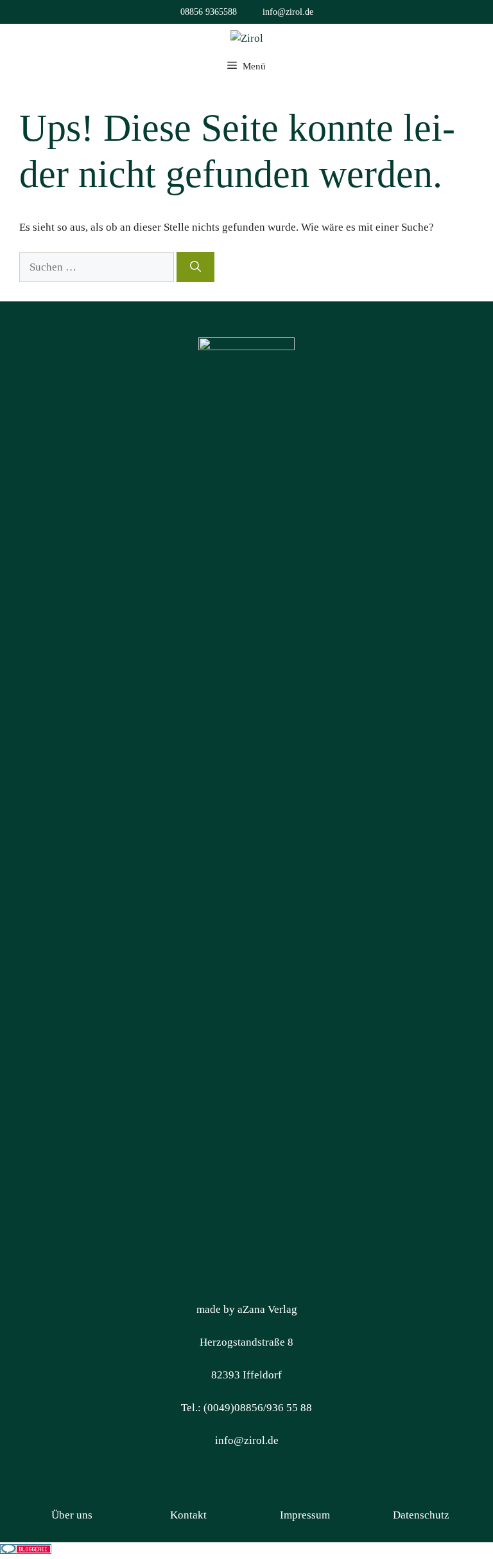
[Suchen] (195, 267)
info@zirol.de (288, 12)
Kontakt (188, 1515)
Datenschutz (421, 1515)
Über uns (71, 1515)
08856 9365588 (208, 12)
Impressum (305, 1515)
